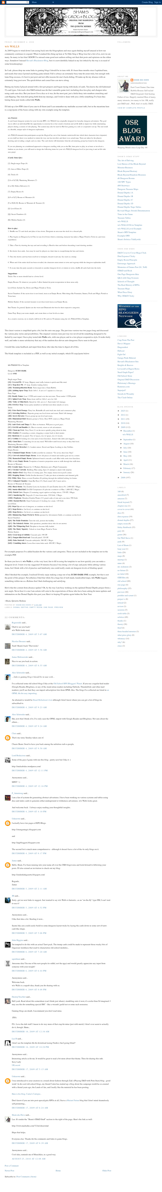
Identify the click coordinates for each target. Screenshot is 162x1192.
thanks (120, 620)
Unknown (16, 818)
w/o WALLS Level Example (129, 228)
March (126, 464)
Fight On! (122, 354)
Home (58, 1170)
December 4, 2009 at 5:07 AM (29, 634)
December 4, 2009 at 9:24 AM (29, 726)
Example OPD (124, 235)
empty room (36, 607)
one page (48, 607)
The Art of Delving (126, 160)
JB (13, 895)
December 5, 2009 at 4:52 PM (29, 907)
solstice (121, 617)
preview (58, 607)
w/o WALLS (123, 221)
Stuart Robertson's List (42, 699)
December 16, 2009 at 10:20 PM (30, 1047)
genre (120, 534)
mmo (120, 563)
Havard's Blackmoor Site (128, 361)
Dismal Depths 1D (125, 203)
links (120, 552)
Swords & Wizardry (126, 393)
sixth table (122, 613)
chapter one (123, 505)
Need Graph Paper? (126, 372)
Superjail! (122, 390)
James (14, 860)
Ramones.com (124, 386)
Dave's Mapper (124, 343)
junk (120, 541)
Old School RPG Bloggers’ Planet (67, 683)
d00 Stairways (124, 185)
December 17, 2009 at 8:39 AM (30, 1143)
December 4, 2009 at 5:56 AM (29, 649)
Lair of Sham (123, 545)
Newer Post (9, 1170)
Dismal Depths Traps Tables (129, 207)
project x (121, 599)
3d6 (119, 491)
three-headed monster (127, 631)
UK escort (16, 1065)
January (127, 472)
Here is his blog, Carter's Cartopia (26, 1093)
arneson (121, 498)
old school (122, 581)
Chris (14, 733)
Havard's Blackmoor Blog (37, 60)
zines (120, 645)
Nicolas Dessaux (19, 641)
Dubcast (121, 350)
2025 (123, 410)
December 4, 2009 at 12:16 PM (30, 786)
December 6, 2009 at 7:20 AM (29, 951)
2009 (123, 427)
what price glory (124, 635)
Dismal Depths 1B (125, 196)
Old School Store (125, 375)
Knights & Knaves (125, 365)
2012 (123, 414)
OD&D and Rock (125, 270)
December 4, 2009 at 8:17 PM (29, 853)
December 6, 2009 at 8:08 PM (29, 989)
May (125, 455)
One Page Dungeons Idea (128, 274)
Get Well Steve (124, 537)
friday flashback (124, 527)
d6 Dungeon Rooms (126, 178)
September (128, 439)
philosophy (122, 588)
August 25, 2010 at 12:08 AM (29, 1158)
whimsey (121, 638)
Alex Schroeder (18, 672)
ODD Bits (122, 577)
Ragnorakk (16, 622)
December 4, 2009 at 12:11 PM (30, 770)
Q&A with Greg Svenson (128, 277)
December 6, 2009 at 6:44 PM (29, 970)
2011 (123, 418)
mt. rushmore (123, 566)
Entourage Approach (126, 263)
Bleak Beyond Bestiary (127, 171)
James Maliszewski (20, 657)
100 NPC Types (124, 181)
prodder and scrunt (126, 595)
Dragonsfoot (123, 347)
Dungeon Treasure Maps (128, 189)
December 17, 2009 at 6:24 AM (30, 1107)
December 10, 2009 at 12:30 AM (31, 1031)
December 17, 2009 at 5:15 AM (30, 1069)
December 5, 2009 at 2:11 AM (29, 888)
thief (120, 627)
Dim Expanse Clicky (126, 256)
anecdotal (122, 494)
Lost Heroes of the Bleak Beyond (132, 163)
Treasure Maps (124, 288)
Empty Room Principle (127, 259)
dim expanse (123, 516)
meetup (121, 559)
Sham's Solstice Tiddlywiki (129, 239)
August (126, 443)
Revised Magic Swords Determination (134, 210)
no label (121, 573)
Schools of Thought (126, 281)
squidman (16, 958)
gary (119, 530)
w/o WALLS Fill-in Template (130, 225)
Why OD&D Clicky (126, 295)
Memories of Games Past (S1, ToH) (132, 267)
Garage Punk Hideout (127, 357)
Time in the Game (125, 214)
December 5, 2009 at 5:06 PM (29, 933)
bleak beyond (123, 502)
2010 (123, 423)
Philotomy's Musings (127, 383)
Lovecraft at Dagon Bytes (128, 368)
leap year (121, 548)
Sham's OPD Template (127, 232)
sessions (121, 609)
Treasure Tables (124, 217)
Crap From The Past (126, 340)
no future (121, 570)
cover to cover (124, 509)
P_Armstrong (17, 793)
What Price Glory (125, 292)
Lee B (14, 1038)
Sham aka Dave (18, 1114)
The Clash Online (125, 397)
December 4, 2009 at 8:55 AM (29, 665)
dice (119, 512)
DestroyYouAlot (19, 996)
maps (120, 555)
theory (120, 624)
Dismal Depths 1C (125, 199)
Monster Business (125, 167)
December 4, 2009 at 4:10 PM (29, 811)
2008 (123, 477)
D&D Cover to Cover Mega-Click (132, 252)
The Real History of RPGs (129, 284)
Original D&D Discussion (128, 379)
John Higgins (17, 940)
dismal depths (20, 607)
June (125, 451)
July (125, 447)
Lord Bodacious (19, 755)
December (127, 430)
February (127, 468)
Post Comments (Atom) (26, 1176)
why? (120, 642)
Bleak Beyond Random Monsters (132, 174)
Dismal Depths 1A (125, 192)
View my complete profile (131, 108)
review (120, 606)
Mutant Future (73, 1100)
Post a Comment (12, 1165)
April (125, 460)
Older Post (106, 1170)
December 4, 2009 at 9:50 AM (29, 748)
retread (120, 602)
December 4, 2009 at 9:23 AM (29, 707)
